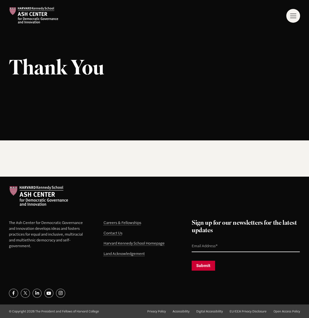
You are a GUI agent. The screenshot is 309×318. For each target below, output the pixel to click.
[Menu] (293, 16)
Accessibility (181, 311)
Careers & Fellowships (122, 222)
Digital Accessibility (209, 311)
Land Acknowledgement (124, 253)
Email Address (200, 241)
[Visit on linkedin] (37, 293)
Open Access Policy (287, 311)
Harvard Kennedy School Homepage (134, 243)
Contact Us (113, 233)
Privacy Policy (156, 311)
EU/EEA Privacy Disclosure (248, 311)
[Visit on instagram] (60, 293)
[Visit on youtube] (48, 293)
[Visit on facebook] (13, 293)
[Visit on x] (25, 293)
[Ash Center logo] (33, 15)
